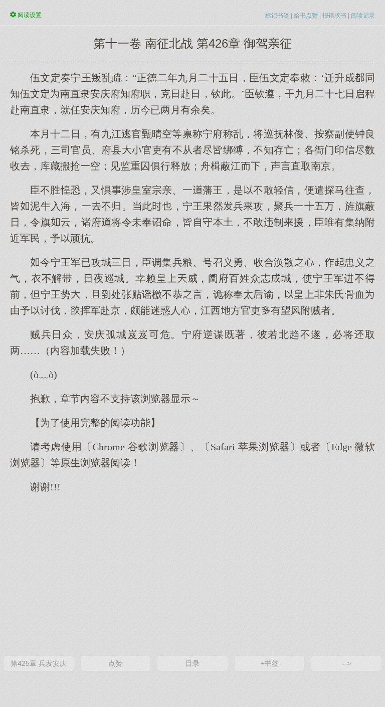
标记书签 (277, 15)
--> (346, 663)
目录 (192, 663)
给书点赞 (306, 15)
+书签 (270, 663)
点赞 (115, 663)
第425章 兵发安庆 (39, 663)
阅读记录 (363, 15)
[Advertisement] (192, 573)
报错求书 (334, 15)
